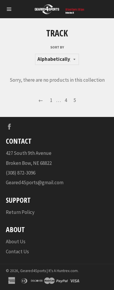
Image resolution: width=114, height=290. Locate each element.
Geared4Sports (33, 270)
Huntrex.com (67, 270)
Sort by (57, 47)
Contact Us (17, 251)
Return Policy (20, 212)
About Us (15, 241)
